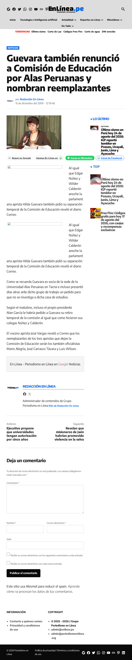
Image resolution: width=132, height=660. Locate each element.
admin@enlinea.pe (62, 629)
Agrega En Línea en (47, 158)
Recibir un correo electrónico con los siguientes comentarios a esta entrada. (47, 555)
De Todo (66, 26)
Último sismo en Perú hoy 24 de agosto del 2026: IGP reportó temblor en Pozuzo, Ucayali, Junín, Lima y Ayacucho (112, 141)
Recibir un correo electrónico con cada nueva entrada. (36, 563)
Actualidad (67, 19)
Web (9, 539)
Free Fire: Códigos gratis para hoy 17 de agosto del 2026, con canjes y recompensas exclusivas (113, 221)
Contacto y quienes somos (26, 621)
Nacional (105, 126)
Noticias (13, 47)
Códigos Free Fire (72, 31)
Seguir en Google (21, 158)
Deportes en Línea (90, 19)
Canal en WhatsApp (81, 158)
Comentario (13, 483)
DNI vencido (108, 31)
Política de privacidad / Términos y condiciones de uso (57, 652)
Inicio (13, 19)
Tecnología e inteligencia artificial (38, 19)
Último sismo (38, 31)
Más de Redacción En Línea (64, 405)
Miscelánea (113, 19)
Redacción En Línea (32, 99)
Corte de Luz (54, 31)
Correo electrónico (56, 523)
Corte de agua (92, 31)
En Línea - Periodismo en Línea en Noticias (45, 364)
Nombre (11, 523)
